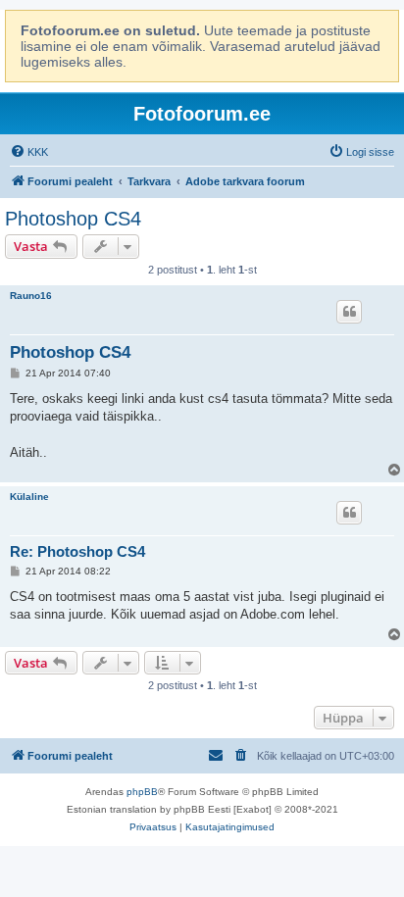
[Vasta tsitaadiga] (349, 312)
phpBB (142, 791)
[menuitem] (29, 152)
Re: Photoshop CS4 (77, 551)
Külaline (29, 496)
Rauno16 (31, 295)
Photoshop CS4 (73, 218)
